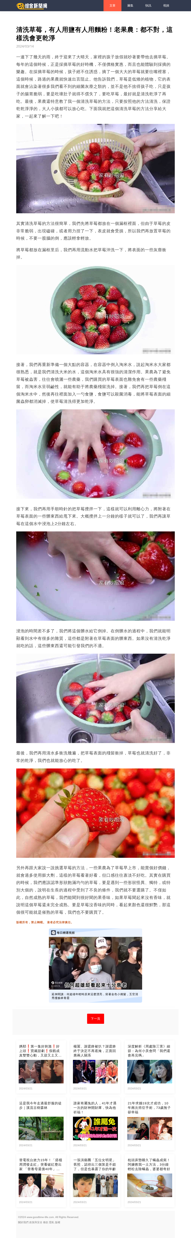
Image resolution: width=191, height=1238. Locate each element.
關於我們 (23, 1222)
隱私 (51, 1222)
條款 (45, 1222)
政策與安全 (35, 1222)
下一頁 (95, 1018)
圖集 (130, 5)
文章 (112, 5)
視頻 (166, 5)
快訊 (148, 5)
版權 (57, 1222)
